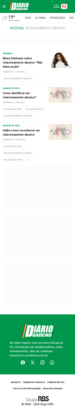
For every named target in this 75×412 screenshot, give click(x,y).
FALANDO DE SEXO (13, 109)
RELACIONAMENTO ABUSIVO (18, 78)
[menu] (4, 6)
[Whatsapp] (52, 362)
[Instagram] (42, 362)
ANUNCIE (15, 382)
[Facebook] (23, 362)
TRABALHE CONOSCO (33, 382)
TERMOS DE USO (55, 382)
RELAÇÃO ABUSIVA (13, 160)
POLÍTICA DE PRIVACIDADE (27, 388)
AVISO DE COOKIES (52, 388)
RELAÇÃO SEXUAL (34, 109)
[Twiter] (33, 362)
